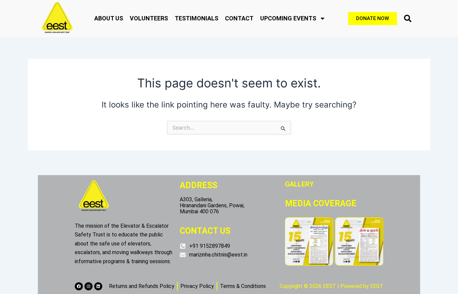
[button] (407, 18)
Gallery (299, 184)
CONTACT (239, 18)
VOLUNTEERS (149, 18)
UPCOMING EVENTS (288, 18)
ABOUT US (108, 18)
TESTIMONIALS (196, 18)
